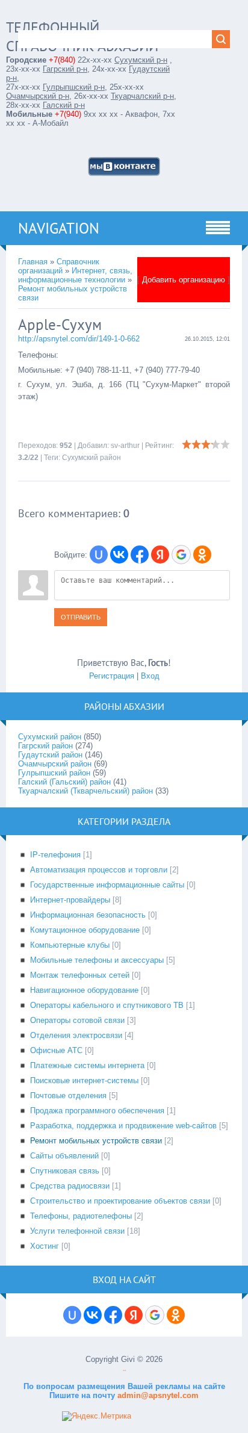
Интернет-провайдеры (70, 899)
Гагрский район (45, 745)
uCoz (124, 1371)
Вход (150, 675)
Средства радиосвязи (70, 1185)
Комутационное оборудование (85, 929)
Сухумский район (91, 457)
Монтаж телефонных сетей (79, 975)
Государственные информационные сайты (107, 884)
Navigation (58, 228)
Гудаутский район (50, 754)
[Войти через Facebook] (140, 555)
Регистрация (111, 675)
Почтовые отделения (68, 1095)
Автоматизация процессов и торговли (98, 869)
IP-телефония (55, 854)
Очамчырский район (54, 763)
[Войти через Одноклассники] (202, 555)
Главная (33, 261)
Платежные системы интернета (87, 1065)
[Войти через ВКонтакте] (119, 555)
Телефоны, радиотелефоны (81, 1215)
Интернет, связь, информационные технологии (75, 275)
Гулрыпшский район (54, 772)
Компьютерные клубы (70, 945)
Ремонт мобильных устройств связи (96, 1140)
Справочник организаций (58, 266)
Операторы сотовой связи (77, 1020)
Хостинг (44, 1246)
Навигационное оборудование (84, 990)
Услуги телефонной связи (77, 1231)
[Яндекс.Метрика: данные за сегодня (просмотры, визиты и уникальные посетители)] (96, 1416)
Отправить (81, 617)
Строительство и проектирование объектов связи (120, 1200)
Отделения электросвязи (76, 1035)
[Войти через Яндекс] (160, 555)
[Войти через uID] (99, 555)
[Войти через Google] (181, 554)
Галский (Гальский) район (64, 781)
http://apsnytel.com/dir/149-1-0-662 (79, 338)
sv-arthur (125, 445)
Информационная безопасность (88, 914)
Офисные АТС (56, 1050)
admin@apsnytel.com (157, 1395)
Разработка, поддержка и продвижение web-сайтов (123, 1125)
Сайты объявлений (64, 1155)
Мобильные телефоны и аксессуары (97, 960)
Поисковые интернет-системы (84, 1080)
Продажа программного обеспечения (97, 1110)
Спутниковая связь (64, 1170)
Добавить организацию (183, 279)
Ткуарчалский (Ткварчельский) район (85, 790)
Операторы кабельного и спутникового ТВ (107, 1005)
